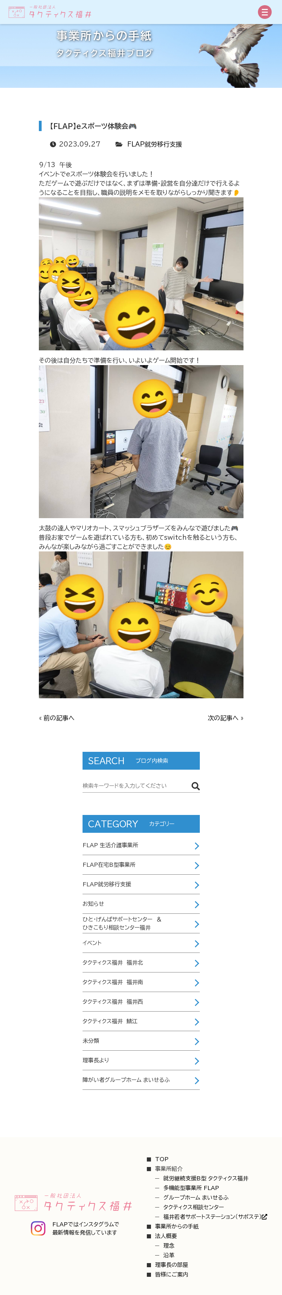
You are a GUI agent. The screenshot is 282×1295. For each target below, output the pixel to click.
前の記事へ (59, 718)
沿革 (168, 1255)
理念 (168, 1245)
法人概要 (166, 1236)
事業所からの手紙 (177, 1226)
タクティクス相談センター (193, 1207)
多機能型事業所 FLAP (191, 1188)
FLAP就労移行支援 (154, 144)
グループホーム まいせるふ (196, 1197)
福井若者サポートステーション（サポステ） (212, 1217)
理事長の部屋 (171, 1265)
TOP (162, 1159)
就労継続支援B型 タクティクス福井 (205, 1178)
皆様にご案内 (171, 1274)
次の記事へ (223, 718)
